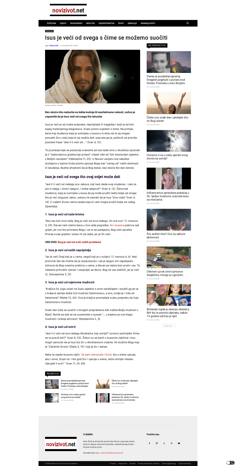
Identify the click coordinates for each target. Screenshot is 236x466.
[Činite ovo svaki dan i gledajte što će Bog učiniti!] (103, 384)
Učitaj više (168, 326)
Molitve (90, 23)
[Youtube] (179, 443)
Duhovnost (76, 23)
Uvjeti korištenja (185, 463)
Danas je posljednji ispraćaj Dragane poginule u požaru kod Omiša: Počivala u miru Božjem (75, 383)
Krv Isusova (117, 225)
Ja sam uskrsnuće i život (96, 354)
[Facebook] (149, 443)
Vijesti (63, 23)
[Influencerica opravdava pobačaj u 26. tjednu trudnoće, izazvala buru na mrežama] (103, 398)
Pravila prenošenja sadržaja (148, 463)
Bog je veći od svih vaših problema (79, 242)
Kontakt (132, 463)
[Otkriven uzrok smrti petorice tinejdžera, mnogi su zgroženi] (169, 257)
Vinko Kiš (53, 45)
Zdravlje (132, 23)
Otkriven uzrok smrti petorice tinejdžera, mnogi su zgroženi (165, 273)
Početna (51, 23)
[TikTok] (164, 443)
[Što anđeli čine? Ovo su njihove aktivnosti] (169, 220)
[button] (187, 23)
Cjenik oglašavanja (169, 463)
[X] (171, 443)
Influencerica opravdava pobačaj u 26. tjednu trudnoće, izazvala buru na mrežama (125, 397)
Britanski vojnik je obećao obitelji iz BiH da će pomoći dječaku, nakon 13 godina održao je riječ (168, 313)
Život (121, 23)
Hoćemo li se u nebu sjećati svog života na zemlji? (167, 156)
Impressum (123, 463)
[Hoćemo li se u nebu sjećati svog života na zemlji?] (52, 398)
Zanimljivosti (148, 23)
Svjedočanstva (106, 23)
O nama (113, 463)
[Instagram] (157, 443)
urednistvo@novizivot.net (111, 453)
